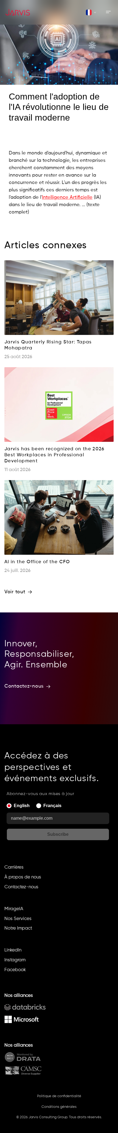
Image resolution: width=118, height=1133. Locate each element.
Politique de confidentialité (59, 1096)
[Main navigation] (108, 12)
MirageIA (13, 909)
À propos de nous (22, 877)
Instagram (15, 960)
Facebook (15, 970)
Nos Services (18, 918)
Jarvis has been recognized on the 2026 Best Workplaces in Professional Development (55, 455)
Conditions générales (59, 1107)
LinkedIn (12, 950)
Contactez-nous (21, 887)
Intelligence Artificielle (67, 197)
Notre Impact (18, 928)
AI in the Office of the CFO (37, 562)
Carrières (14, 867)
